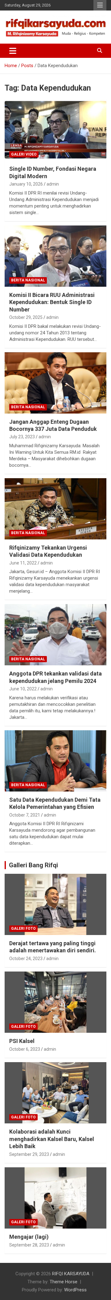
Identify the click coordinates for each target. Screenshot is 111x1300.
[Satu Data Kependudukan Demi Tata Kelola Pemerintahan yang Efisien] (55, 761)
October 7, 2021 (24, 815)
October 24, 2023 (26, 958)
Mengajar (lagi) (29, 1236)
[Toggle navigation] (13, 51)
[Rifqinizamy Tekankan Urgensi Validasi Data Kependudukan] (55, 508)
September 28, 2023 (29, 1244)
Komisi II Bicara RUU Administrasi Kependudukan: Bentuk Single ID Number (52, 302)
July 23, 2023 (22, 436)
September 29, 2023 (29, 1154)
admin (53, 184)
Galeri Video (24, 154)
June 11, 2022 (23, 562)
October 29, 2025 (26, 317)
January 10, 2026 (26, 184)
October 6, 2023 (24, 1049)
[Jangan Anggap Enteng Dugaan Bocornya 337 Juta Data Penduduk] (55, 383)
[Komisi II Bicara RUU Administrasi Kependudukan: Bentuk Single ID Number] (55, 256)
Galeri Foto (23, 928)
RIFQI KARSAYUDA (70, 1273)
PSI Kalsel (22, 1041)
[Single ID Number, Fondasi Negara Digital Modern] (55, 130)
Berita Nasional (28, 280)
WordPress (75, 1290)
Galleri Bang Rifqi (33, 865)
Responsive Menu (99, 5)
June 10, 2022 (23, 688)
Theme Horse (63, 1282)
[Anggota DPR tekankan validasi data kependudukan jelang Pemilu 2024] (55, 635)
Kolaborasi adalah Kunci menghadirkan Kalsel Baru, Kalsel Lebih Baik (51, 1138)
